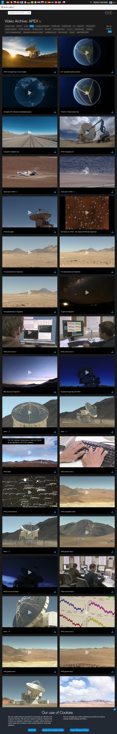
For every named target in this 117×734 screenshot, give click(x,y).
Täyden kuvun (37, 29)
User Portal (103, 2)
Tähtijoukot (62, 32)
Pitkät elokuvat (24, 29)
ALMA (26, 26)
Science (96, 2)
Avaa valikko (8, 7)
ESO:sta (19, 26)
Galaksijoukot (59, 29)
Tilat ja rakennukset (13, 32)
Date (109, 31)
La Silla (70, 29)
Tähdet (72, 32)
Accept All (32, 730)
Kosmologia (66, 26)
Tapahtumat (90, 26)
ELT (74, 26)
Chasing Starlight (43, 26)
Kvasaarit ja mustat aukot (33, 32)
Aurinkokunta (50, 32)
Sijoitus (108, 28)
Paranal (89, 29)
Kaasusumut (79, 29)
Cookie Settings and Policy (79, 730)
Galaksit (48, 29)
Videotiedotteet (82, 32)
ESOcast (80, 26)
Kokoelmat (56, 26)
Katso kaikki (10, 26)
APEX (31, 26)
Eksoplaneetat (11, 29)
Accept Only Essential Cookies (53, 730)
